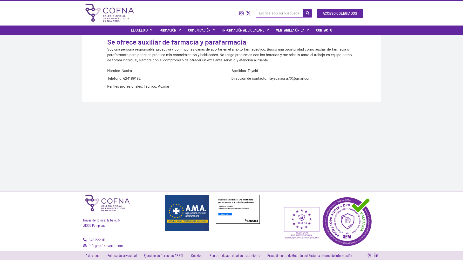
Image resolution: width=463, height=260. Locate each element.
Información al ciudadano (243, 30)
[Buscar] (307, 13)
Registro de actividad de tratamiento (235, 255)
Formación (167, 30)
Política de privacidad (122, 255)
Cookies (196, 255)
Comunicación (199, 30)
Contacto (324, 30)
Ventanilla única (290, 30)
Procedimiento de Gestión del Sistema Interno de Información (309, 255)
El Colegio (139, 30)
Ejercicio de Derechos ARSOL (164, 255)
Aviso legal (93, 255)
